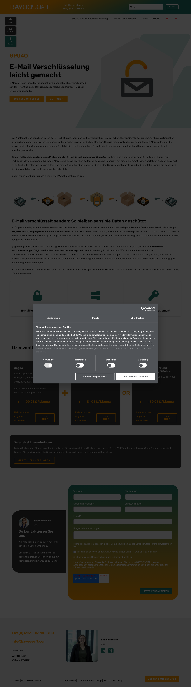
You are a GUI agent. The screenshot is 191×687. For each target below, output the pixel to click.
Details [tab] (95, 318)
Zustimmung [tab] (53, 318)
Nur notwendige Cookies (95, 376)
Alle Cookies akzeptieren (135, 376)
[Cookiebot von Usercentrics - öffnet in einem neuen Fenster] (143, 309)
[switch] (80, 365)
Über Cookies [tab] (137, 318)
